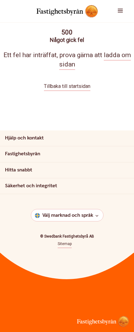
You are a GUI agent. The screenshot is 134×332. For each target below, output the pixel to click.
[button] (123, 11)
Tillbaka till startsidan (67, 86)
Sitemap (65, 244)
